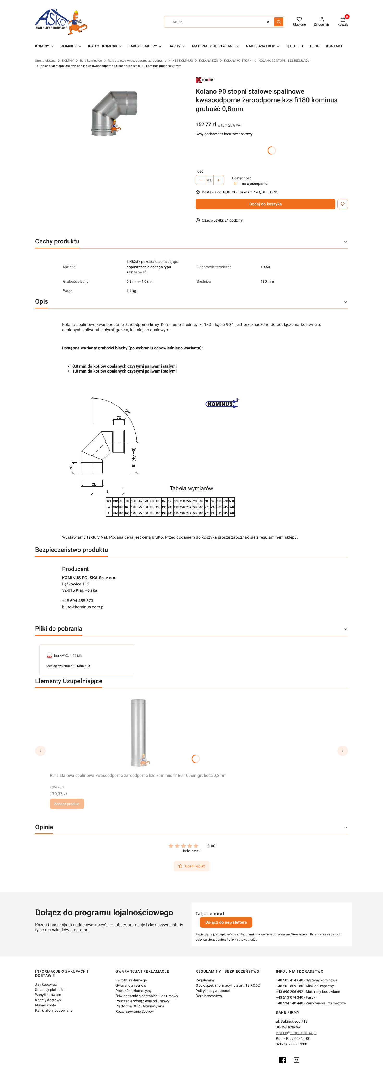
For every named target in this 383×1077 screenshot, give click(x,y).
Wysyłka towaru (48, 995)
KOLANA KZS (208, 60)
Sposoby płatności (50, 989)
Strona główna (45, 60)
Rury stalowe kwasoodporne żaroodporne (137, 60)
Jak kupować (46, 984)
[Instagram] (296, 1060)
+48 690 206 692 (289, 992)
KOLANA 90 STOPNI (238, 60)
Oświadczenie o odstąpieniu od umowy (146, 996)
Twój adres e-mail (210, 913)
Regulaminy (205, 980)
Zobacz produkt (67, 804)
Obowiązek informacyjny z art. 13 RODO (228, 985)
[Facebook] (282, 1060)
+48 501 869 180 (289, 986)
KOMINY (68, 60)
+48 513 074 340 (289, 997)
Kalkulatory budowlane (53, 1010)
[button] (278, 21)
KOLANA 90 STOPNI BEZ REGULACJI (284, 60)
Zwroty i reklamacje (131, 980)
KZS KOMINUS (182, 60)
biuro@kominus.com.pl (83, 606)
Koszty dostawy (48, 1000)
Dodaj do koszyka (265, 203)
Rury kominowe (91, 60)
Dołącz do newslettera (226, 922)
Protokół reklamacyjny (133, 990)
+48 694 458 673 (77, 600)
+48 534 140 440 (289, 1003)
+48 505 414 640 (289, 980)
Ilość (199, 171)
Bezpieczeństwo (209, 996)
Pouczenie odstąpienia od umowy (142, 1001)
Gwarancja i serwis (130, 985)
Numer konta (45, 1005)
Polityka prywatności (213, 990)
